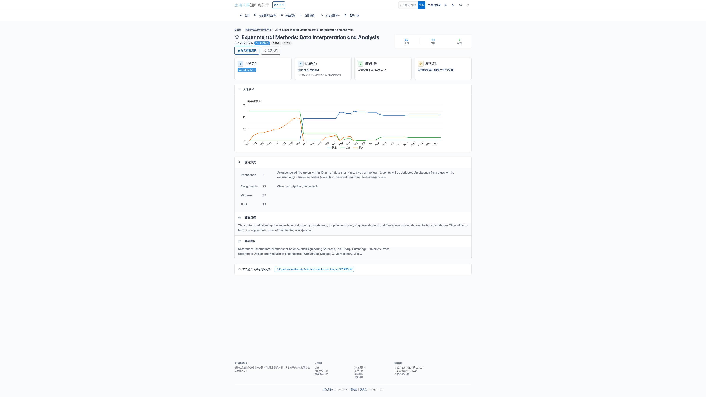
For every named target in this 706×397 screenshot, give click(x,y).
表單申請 (358, 370)
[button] (307, 15)
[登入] (445, 5)
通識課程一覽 (321, 374)
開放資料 (358, 374)
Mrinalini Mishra (308, 70)
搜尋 (421, 5)
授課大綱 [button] (272, 50)
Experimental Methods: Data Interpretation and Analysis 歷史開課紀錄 (315, 269)
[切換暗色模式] (467, 5)
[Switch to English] (453, 5)
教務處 (363, 389)
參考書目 (250, 241)
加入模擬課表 (248, 50)
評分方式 (250, 162)
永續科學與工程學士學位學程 (258, 29)
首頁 (238, 29)
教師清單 (358, 377)
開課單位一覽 (321, 370)
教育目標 (250, 217)
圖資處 (353, 389)
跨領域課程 (360, 367)
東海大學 (327, 389)
